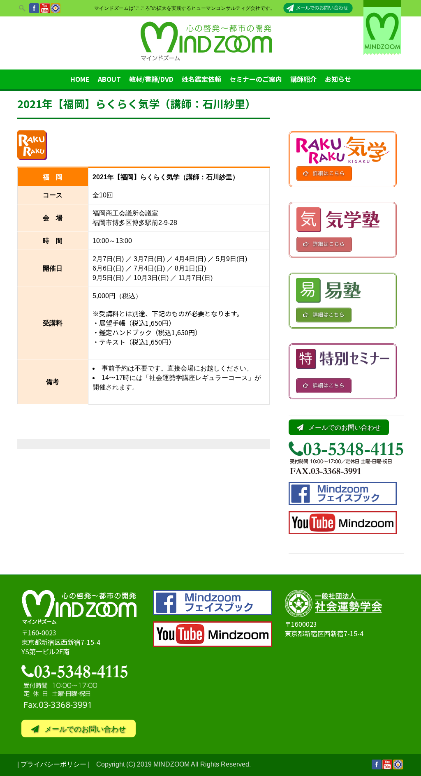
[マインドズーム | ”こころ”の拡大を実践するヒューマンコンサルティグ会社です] (211, 60)
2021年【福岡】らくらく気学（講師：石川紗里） (136, 103)
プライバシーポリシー (53, 764)
